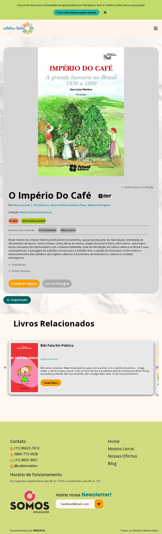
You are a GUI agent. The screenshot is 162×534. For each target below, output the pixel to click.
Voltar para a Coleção (139, 187)
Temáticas (19, 264)
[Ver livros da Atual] (104, 196)
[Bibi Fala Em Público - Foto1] (24, 367)
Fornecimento (47, 230)
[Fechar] (105, 12)
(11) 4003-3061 (26, 460)
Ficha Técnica (21, 271)
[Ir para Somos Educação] (29, 502)
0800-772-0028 (26, 454)
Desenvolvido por (27, 530)
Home (114, 441)
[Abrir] (156, 28)
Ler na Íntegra (57, 283)
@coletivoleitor (26, 465)
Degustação (19, 300)
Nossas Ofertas (122, 456)
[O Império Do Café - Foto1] (81, 111)
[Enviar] (99, 503)
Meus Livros (68, 230)
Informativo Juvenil (33, 221)
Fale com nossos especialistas (76, 12)
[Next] (157, 367)
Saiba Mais (51, 382)
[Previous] (5, 367)
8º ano (13, 221)
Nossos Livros (121, 448)
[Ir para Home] (18, 28)
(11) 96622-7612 (26, 448)
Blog (112, 463)
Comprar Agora (24, 283)
